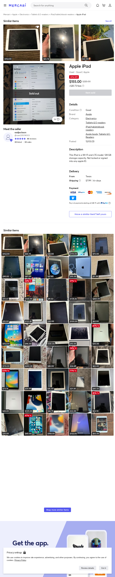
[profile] (110, 5)
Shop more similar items (57, 509)
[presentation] (83, 86)
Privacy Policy (20, 560)
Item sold (90, 92)
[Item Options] (60, 68)
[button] (97, 5)
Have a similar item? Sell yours (90, 214)
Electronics (24, 14)
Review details (87, 568)
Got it (103, 568)
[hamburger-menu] (5, 5)
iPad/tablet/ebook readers (62, 14)
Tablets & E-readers (39, 14)
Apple (14, 14)
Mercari (6, 14)
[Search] (86, 5)
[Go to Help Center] (81, 110)
